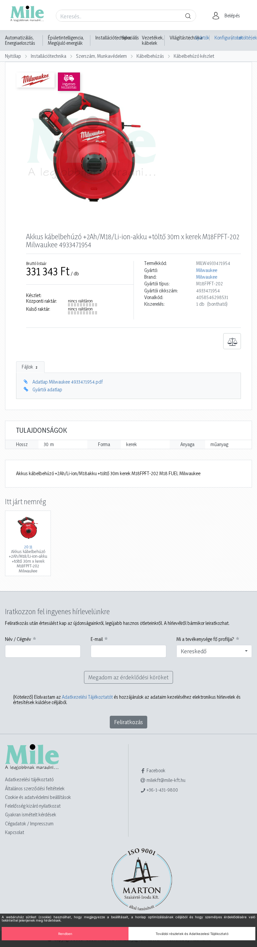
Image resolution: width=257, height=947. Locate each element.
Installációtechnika (113, 37)
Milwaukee (206, 270)
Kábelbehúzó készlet (194, 56)
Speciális (130, 37)
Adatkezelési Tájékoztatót (87, 697)
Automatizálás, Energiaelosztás (20, 40)
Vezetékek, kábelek (153, 40)
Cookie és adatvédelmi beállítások (38, 797)
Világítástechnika (186, 37)
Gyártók (201, 37)
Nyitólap (13, 56)
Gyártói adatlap (47, 389)
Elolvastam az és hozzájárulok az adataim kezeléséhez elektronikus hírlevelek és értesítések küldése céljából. (127, 699)
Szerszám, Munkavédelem (101, 56)
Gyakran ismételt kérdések (30, 814)
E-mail (97, 639)
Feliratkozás (128, 721)
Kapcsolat (14, 832)
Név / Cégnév (18, 639)
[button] (228, 15)
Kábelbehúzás (150, 56)
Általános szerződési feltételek (35, 788)
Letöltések (244, 37)
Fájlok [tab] (29, 367)
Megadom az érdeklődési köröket (128, 677)
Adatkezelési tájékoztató (29, 779)
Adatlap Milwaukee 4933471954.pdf (67, 382)
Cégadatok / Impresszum (29, 823)
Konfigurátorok (223, 37)
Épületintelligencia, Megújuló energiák (66, 40)
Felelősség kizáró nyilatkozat (33, 806)
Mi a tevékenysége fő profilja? (205, 639)
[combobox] (214, 651)
